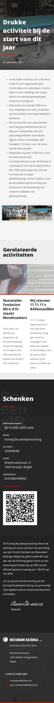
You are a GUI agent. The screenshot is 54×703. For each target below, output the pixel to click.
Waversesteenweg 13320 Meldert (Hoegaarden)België (24, 657)
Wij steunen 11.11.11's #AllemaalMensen (42, 304)
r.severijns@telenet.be (21, 680)
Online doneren (12, 486)
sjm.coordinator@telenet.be (24, 685)
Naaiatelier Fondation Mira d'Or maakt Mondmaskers (15, 309)
